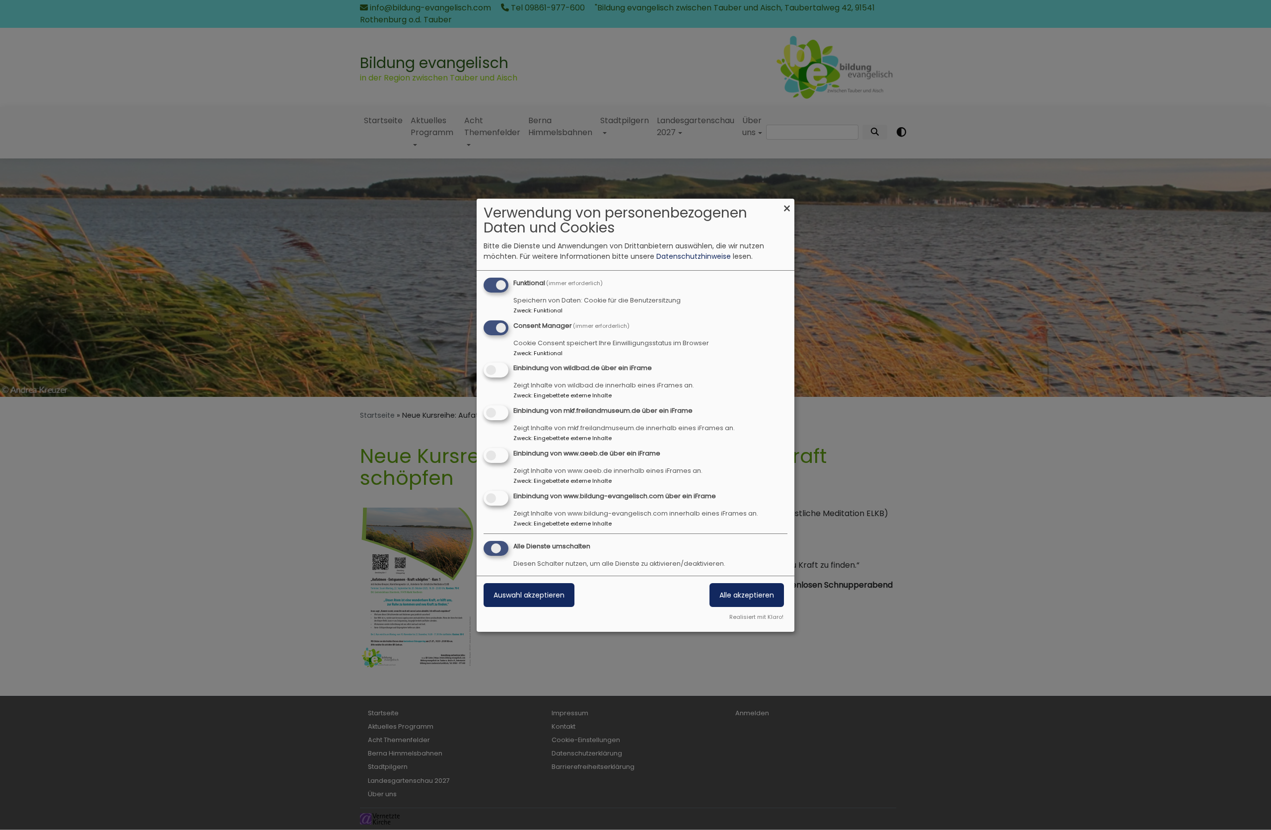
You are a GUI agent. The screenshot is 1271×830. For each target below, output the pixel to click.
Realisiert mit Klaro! (756, 617)
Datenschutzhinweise (693, 256)
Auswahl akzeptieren (529, 595)
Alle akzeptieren (746, 595)
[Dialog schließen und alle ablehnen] (786, 205)
